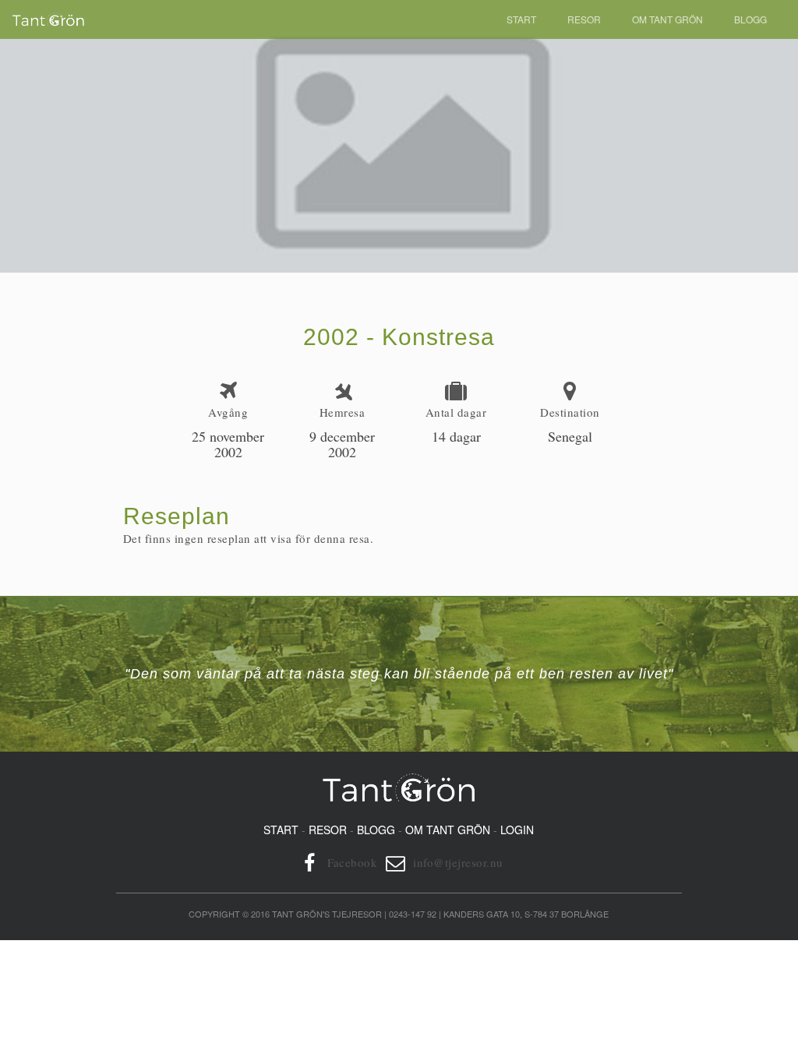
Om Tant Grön (667, 19)
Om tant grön (447, 829)
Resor (584, 19)
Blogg (750, 19)
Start (521, 19)
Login (517, 829)
